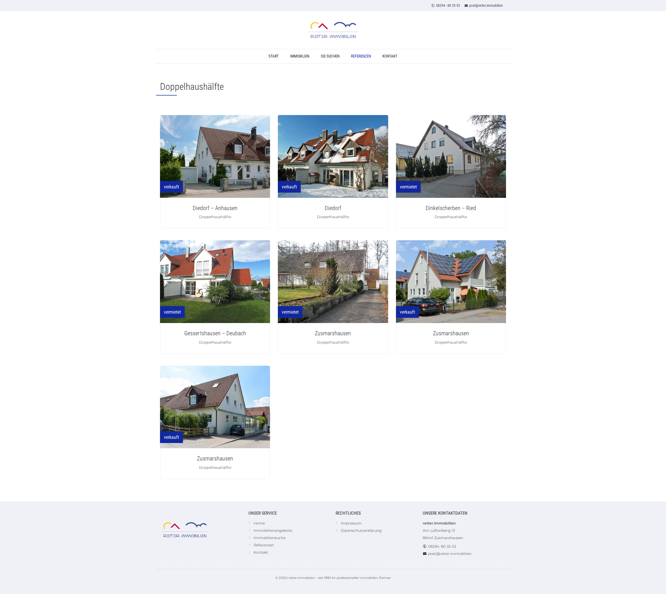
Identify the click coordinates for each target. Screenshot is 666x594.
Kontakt (390, 56)
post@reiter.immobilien (486, 5)
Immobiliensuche (269, 537)
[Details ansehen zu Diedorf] (333, 156)
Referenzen (361, 56)
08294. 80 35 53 (442, 546)
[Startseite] (333, 30)
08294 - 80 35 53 (448, 5)
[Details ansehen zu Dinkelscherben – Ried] (451, 156)
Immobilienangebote (273, 530)
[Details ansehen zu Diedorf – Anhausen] (215, 156)
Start (273, 56)
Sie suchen (330, 56)
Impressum (351, 523)
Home (259, 523)
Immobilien (299, 56)
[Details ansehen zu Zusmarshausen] (333, 281)
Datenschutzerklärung (361, 530)
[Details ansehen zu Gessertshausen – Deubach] (215, 281)
